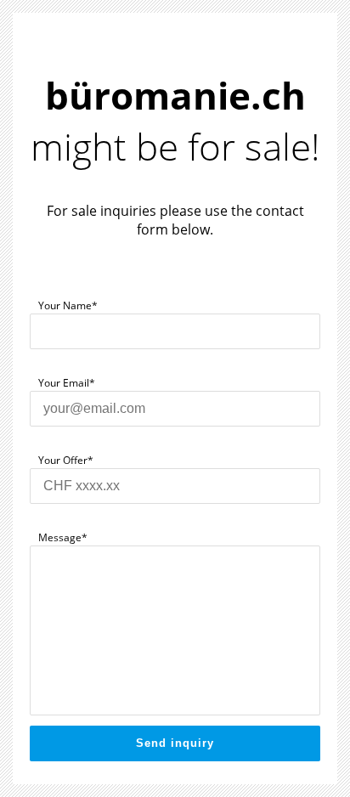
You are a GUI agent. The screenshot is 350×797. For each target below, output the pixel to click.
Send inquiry (175, 743)
